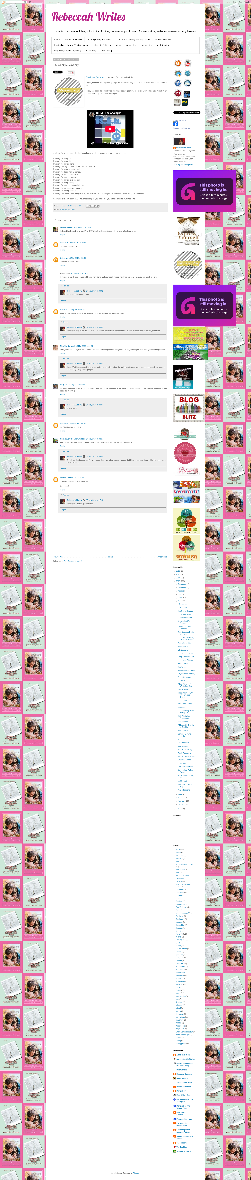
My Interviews (164, 45)
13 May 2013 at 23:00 (76, 385)
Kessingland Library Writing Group (71, 45)
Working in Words (183, 1151)
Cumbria (179, 901)
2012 (178, 809)
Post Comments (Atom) (73, 561)
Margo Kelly (181, 1091)
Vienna (178, 1023)
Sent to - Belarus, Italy (186, 756)
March (180, 798)
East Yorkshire (181, 907)
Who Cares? (183, 731)
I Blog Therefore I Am (186, 657)
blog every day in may (67, 209)
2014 (178, 578)
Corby (178, 898)
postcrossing (181, 996)
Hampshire (180, 925)
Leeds (178, 943)
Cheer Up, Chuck (184, 677)
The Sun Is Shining (185, 611)
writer (178, 1038)
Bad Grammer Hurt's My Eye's (186, 633)
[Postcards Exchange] (186, 502)
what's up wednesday (184, 1032)
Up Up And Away (184, 614)
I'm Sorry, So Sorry (185, 704)
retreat (178, 1008)
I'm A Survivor (183, 722)
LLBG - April (182, 781)
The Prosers (181, 1143)
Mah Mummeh (183, 746)
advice (178, 853)
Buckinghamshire (182, 875)
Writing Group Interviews (99, 39)
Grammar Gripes (184, 760)
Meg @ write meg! (67, 346)
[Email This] (87, 206)
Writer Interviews (73, 39)
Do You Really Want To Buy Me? (186, 712)
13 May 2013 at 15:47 (82, 227)
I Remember (183, 604)
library (178, 946)
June (180, 598)
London (179, 961)
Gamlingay (180, 919)
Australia (179, 859)
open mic (179, 984)
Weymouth (180, 1029)
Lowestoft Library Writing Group (133, 39)
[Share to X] (92, 206)
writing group (181, 1044)
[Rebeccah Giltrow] (175, 126)
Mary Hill (63, 385)
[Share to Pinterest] (98, 206)
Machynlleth (180, 967)
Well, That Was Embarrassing (184, 717)
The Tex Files (181, 1147)
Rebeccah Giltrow (74, 291)
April (180, 794)
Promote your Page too (181, 128)
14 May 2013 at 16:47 (75, 478)
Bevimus (64, 310)
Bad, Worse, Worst (185, 643)
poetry (178, 993)
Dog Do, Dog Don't (185, 653)
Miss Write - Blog (183, 1095)
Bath (177, 862)
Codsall (179, 895)
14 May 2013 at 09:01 (94, 291)
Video (118, 45)
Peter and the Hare (184, 1119)
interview (179, 934)
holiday (178, 931)
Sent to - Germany (185, 750)
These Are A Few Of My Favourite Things (185, 695)
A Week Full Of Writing (186, 670)
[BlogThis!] (89, 206)
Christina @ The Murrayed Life (72, 439)
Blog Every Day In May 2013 (67, 50)
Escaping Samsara (184, 1074)
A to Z (178, 850)
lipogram (179, 955)
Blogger (136, 1173)
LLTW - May (182, 700)
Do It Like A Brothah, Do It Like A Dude (186, 639)
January (181, 804)
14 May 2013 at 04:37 (94, 439)
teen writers (180, 1017)
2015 (178, 574)
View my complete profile (183, 165)
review (178, 1011)
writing (178, 1041)
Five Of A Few (183, 664)
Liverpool (179, 958)
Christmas (180, 889)
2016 (178, 571)
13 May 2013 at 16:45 (77, 258)
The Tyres (181, 667)
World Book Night (182, 1035)
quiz (177, 999)
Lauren (63, 478)
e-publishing (180, 904)
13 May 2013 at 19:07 (77, 310)
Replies (66, 286)
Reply (62, 235)
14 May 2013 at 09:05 (94, 457)
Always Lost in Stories (185, 1059)
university (179, 1020)
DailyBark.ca (181, 1070)
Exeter (178, 910)
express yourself (182, 913)
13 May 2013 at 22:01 (84, 346)
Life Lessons (183, 650)
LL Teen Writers (163, 39)
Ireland (178, 937)
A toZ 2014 (106, 50)
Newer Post (58, 557)
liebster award (181, 949)
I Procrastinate (183, 743)
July (180, 594)
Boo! (179, 739)
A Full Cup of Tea (183, 1055)
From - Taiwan (183, 689)
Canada (179, 881)
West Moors (180, 1026)
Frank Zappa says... (185, 753)
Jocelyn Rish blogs (184, 1083)
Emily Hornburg (66, 227)
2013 (178, 581)
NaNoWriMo (180, 973)
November (182, 588)
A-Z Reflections (184, 790)
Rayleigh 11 (182, 707)
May (180, 601)
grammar (179, 922)
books (178, 872)
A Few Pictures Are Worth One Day (185, 685)
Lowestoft (179, 964)
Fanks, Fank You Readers (184, 628)
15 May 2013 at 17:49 (94, 500)
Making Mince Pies (185, 767)
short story (180, 1014)
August (181, 591)
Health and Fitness (185, 660)
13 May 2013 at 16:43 (77, 243)
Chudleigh (180, 892)
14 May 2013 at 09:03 (94, 364)
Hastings (179, 928)
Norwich (179, 978)
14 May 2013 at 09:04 (94, 405)
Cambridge (180, 878)
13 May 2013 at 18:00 (79, 273)
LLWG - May (182, 681)
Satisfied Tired (183, 647)
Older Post (162, 557)
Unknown (64, 243)
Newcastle (180, 975)
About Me (131, 45)
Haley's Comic (182, 1078)
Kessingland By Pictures (184, 622)
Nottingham (180, 981)
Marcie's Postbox (183, 1087)
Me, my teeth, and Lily (186, 674)
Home (57, 39)
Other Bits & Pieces (102, 45)
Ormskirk (179, 987)
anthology (179, 856)
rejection (179, 1005)
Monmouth (180, 969)
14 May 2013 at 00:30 (77, 424)
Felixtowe (179, 916)
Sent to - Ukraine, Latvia (184, 735)
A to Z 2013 (91, 50)
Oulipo (178, 990)
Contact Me (146, 45)
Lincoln (178, 952)
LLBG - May (182, 608)
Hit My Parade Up (185, 618)
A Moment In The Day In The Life (186, 726)
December (182, 584)
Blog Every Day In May (95, 77)
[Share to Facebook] (95, 206)
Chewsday (182, 763)
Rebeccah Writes (88, 16)
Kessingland (180, 940)
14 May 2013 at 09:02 (94, 327)
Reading (179, 1002)
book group (180, 870)
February (182, 801)
